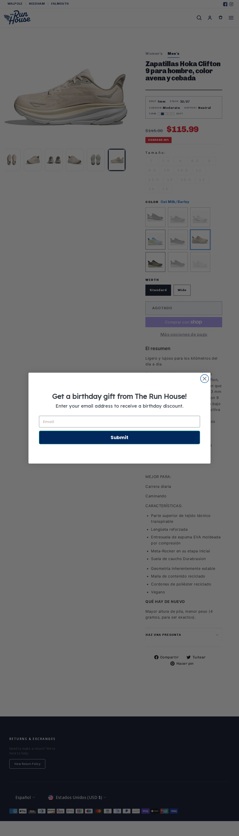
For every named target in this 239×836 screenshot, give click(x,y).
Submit (119, 437)
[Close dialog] (204, 379)
